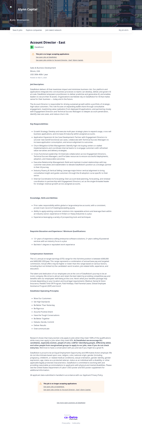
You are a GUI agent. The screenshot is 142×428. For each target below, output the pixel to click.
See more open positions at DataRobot (71, 403)
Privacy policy (66, 423)
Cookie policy (76, 423)
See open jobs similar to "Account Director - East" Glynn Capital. (59, 60)
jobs (17, 30)
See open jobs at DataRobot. (46, 57)
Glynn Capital (27, 9)
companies (34, 30)
